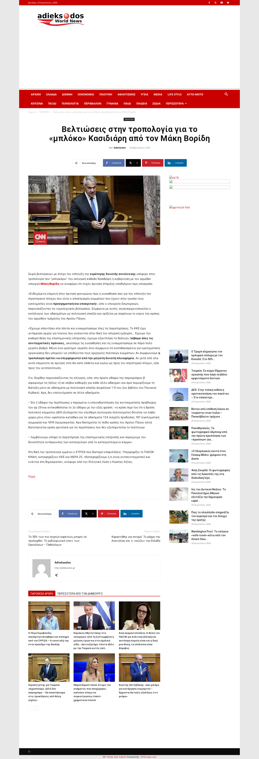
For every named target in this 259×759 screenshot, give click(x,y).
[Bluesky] (228, 2)
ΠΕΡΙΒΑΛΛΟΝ (92, 103)
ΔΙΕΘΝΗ (67, 94)
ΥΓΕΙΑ (144, 94)
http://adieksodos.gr (65, 568)
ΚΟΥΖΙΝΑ (37, 103)
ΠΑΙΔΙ (127, 103)
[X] (215, 2)
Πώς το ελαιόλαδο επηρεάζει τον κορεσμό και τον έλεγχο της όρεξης (210, 516)
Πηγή (31, 476)
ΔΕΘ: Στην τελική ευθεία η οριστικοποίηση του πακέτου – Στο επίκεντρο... (210, 393)
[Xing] (58, 575)
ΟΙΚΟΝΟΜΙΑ (86, 94)
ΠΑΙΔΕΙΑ (141, 103)
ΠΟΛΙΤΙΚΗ (105, 94)
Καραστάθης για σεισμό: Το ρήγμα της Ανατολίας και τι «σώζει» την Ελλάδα (135, 538)
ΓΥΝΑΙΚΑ (112, 103)
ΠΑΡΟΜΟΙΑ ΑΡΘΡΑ (42, 593)
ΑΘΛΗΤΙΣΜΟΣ (126, 94)
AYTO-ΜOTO (195, 94)
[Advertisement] (129, 61)
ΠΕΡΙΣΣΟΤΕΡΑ (175, 103)
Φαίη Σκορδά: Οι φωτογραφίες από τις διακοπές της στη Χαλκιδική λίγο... (210, 474)
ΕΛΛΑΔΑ (51, 94)
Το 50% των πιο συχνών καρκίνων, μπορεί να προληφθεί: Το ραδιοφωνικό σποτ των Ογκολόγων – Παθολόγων (57, 540)
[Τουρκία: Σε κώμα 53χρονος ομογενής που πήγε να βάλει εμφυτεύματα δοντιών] (178, 375)
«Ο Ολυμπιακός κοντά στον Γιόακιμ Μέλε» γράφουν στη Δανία (208, 455)
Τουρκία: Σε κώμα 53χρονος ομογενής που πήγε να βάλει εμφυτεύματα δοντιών (209, 374)
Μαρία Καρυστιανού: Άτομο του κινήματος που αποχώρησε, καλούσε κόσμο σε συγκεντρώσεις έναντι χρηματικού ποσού (92, 693)
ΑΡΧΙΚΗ (36, 94)
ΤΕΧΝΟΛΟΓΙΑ (70, 103)
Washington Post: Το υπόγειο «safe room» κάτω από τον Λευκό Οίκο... (209, 535)
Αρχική (32, 112)
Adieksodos (120, 147)
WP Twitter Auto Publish (114, 757)
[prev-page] (30, 707)
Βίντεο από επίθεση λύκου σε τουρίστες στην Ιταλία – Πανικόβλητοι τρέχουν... (210, 412)
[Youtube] (221, 2)
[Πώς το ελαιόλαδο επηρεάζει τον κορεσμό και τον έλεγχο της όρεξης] (178, 517)
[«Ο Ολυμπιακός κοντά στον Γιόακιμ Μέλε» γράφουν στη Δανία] (178, 455)
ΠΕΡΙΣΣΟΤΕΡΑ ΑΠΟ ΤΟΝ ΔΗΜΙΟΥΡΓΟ (80, 593)
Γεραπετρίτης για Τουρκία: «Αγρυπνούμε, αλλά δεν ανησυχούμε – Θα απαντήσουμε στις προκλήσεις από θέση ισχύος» (46, 693)
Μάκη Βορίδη (49, 284)
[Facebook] (209, 2)
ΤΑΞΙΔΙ (52, 103)
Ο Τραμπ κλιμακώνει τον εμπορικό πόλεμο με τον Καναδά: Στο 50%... (207, 355)
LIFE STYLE (175, 94)
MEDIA (158, 94)
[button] (226, 95)
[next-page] (36, 707)
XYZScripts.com (148, 757)
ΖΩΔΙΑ (156, 103)
